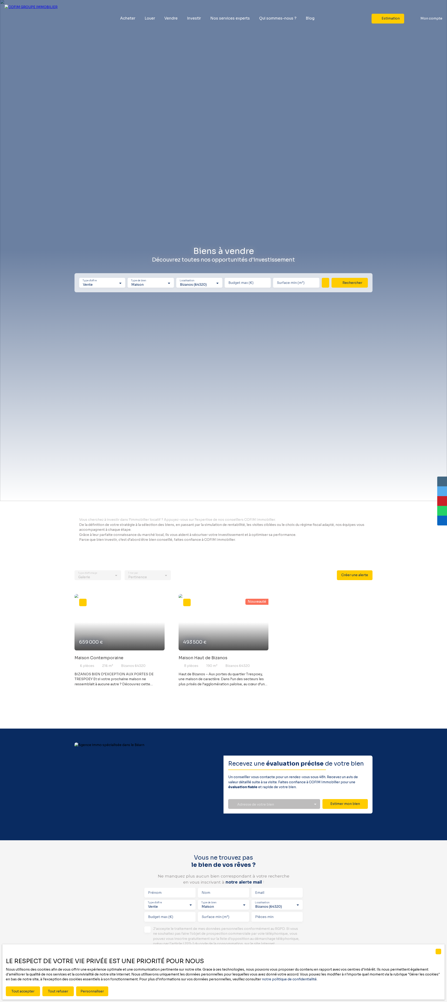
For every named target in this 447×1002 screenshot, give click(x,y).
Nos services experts (230, 18)
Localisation (187, 280)
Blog (310, 18)
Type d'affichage (87, 573)
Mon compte (431, 18)
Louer (150, 18)
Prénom (155, 893)
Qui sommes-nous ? (277, 18)
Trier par (133, 573)
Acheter (127, 18)
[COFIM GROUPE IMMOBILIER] (34, 18)
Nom (206, 893)
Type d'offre (90, 280)
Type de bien (138, 280)
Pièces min (264, 917)
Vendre (171, 18)
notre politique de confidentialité (289, 979)
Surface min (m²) (291, 283)
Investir (194, 18)
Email (259, 893)
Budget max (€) (241, 283)
